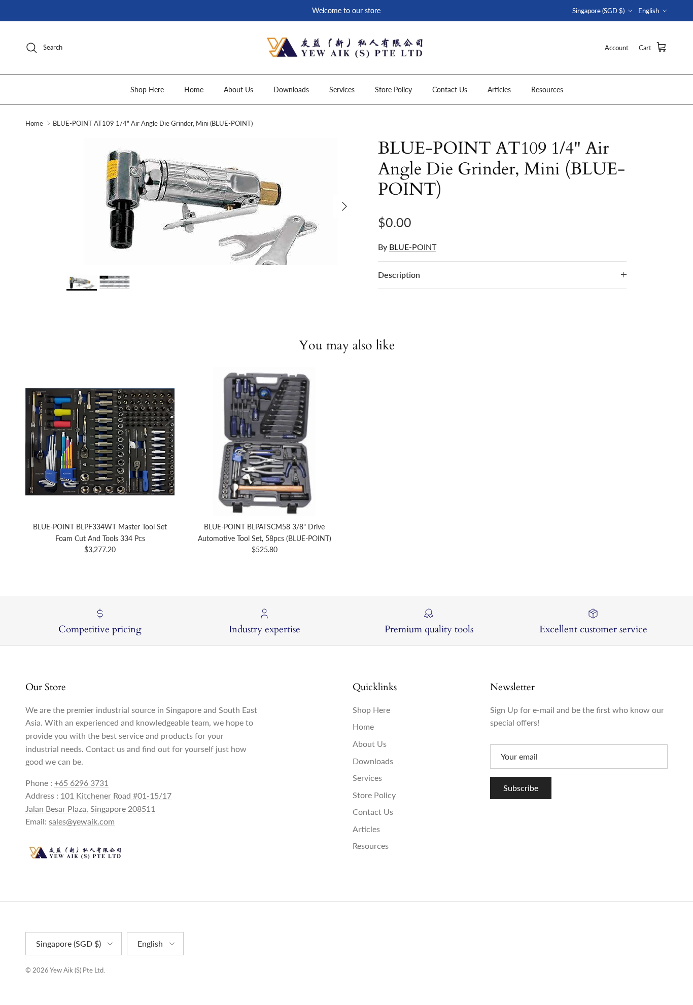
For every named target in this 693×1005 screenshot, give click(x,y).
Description (399, 274)
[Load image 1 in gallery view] (211, 201)
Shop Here (147, 89)
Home (193, 89)
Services (342, 89)
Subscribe (520, 788)
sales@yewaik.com (82, 821)
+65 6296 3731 (81, 782)
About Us (238, 89)
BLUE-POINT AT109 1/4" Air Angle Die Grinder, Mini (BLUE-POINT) (153, 123)
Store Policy (393, 89)
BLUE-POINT (412, 247)
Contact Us (449, 89)
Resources (547, 89)
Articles (499, 89)
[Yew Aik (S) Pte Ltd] (346, 47)
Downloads (291, 89)
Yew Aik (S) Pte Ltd (76, 970)
